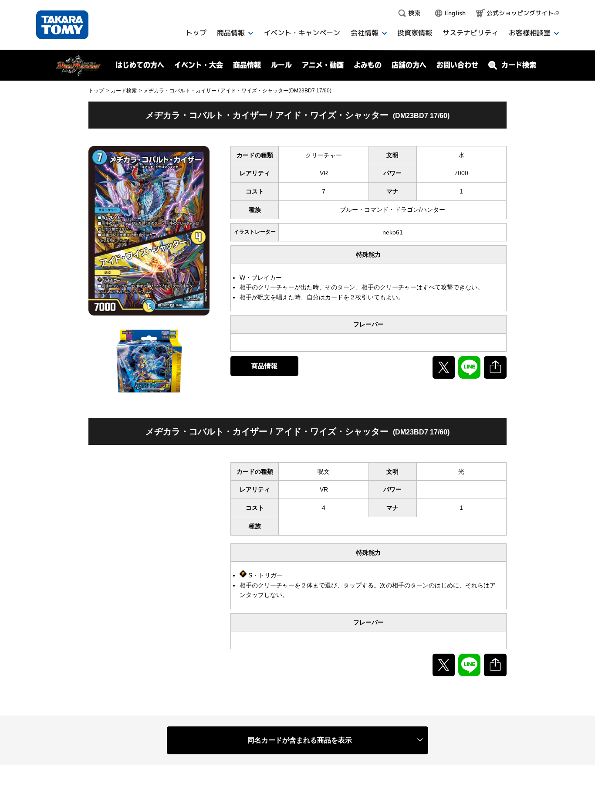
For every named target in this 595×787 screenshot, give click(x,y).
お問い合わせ (457, 64)
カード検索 (124, 91)
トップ (96, 91)
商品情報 (264, 366)
